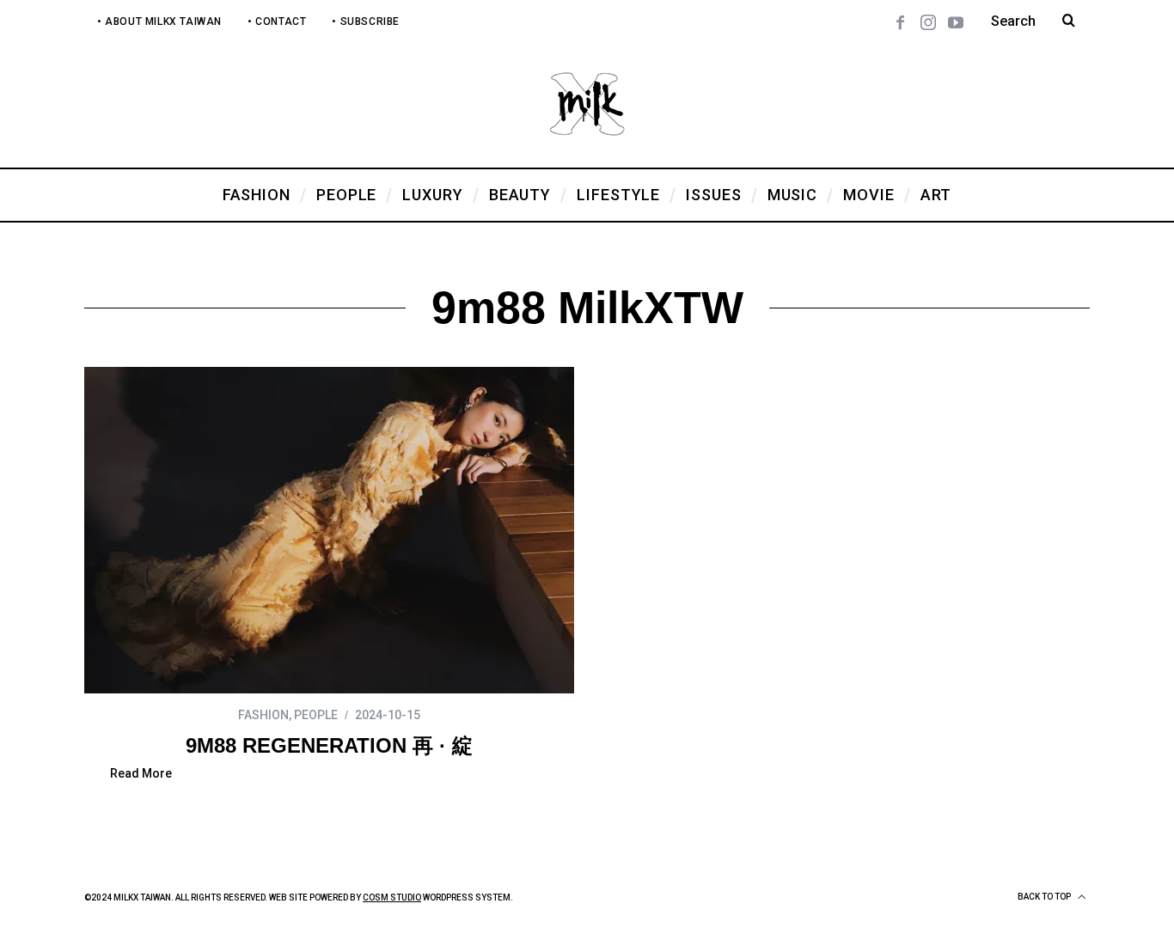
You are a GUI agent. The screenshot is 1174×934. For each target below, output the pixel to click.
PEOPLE (316, 715)
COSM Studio (392, 897)
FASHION (263, 715)
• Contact (277, 21)
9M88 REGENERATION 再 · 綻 (329, 745)
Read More (141, 773)
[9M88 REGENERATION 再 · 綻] (329, 530)
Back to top (1045, 896)
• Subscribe (366, 21)
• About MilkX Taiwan (159, 21)
